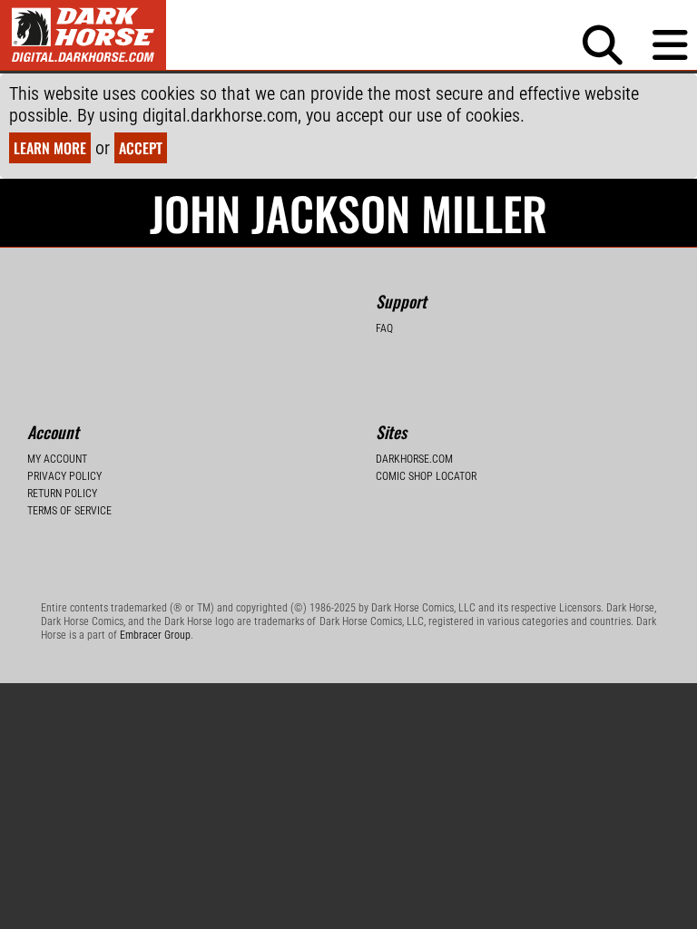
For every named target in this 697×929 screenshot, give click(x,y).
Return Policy (62, 493)
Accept (140, 148)
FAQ (384, 328)
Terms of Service (69, 510)
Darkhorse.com (414, 459)
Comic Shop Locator (426, 476)
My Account (57, 459)
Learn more (50, 148)
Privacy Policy (64, 476)
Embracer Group (155, 635)
